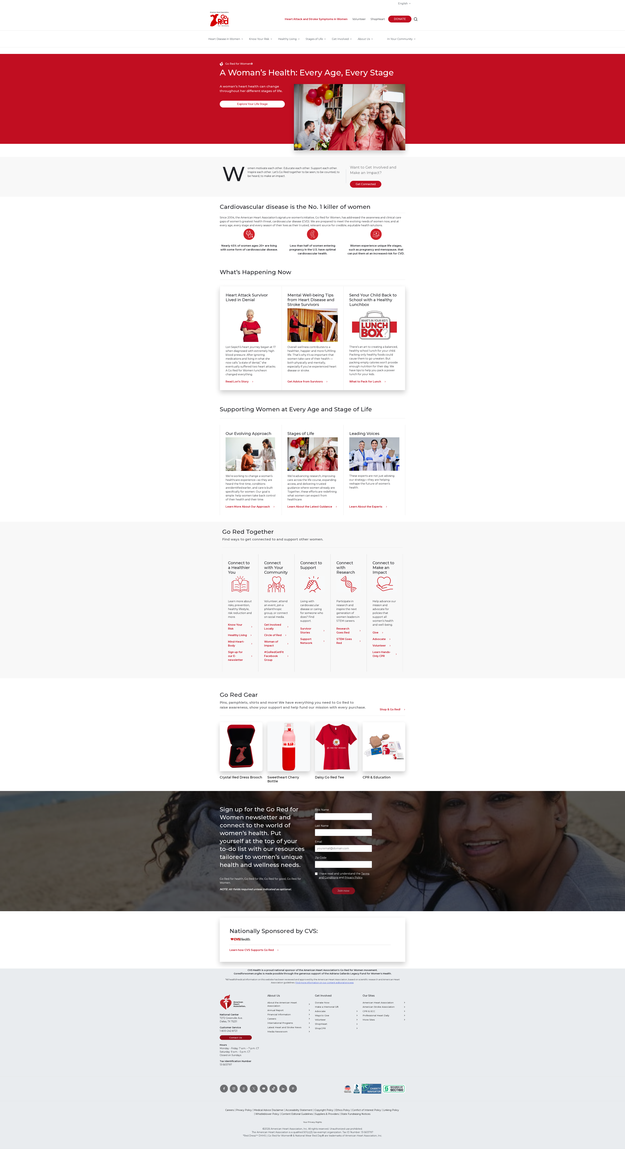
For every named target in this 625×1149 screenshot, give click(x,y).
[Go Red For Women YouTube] (263, 1088)
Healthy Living (237, 635)
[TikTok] (273, 1088)
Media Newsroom (277, 1031)
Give (375, 632)
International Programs (280, 1023)
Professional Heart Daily (376, 1015)
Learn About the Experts (365, 506)
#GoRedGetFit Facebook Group (274, 656)
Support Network (306, 641)
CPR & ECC (369, 1011)
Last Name (322, 825)
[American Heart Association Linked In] (283, 1088)
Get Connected (366, 184)
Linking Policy (391, 1110)
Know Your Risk (235, 626)
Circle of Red (273, 635)
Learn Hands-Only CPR (382, 654)
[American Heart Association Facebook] (224, 1088)
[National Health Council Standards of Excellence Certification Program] (348, 1088)
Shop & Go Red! (390, 709)
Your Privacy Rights (312, 1122)
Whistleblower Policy (267, 1114)
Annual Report (275, 1010)
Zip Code (320, 857)
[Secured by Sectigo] (393, 1088)
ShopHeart (321, 1024)
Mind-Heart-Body (236, 643)
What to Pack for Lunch (365, 381)
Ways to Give (322, 1015)
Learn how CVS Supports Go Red (251, 950)
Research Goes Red (342, 630)
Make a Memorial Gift (327, 1006)
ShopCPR (320, 1028)
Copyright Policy (324, 1110)
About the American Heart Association (282, 1004)
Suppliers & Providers (327, 1114)
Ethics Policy (342, 1110)
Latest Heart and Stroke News (284, 1027)
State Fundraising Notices (355, 1114)
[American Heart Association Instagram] (233, 1088)
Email (318, 841)
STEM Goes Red (344, 641)
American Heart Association (378, 1002)
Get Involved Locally (272, 626)
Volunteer (379, 645)
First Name (322, 809)
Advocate (379, 639)
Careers (271, 1018)
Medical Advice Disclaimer (269, 1110)
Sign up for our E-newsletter (235, 656)
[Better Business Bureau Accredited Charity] (356, 1088)
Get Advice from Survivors (305, 381)
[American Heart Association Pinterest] (293, 1088)
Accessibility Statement (299, 1110)
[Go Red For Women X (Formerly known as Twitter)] (253, 1088)
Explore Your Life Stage (252, 104)
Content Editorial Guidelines (297, 1114)
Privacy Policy (353, 877)
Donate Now (322, 1002)
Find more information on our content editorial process (324, 982)
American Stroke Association (379, 1006)
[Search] (415, 19)
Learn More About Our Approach (248, 506)
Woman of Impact (271, 643)
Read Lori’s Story (237, 381)
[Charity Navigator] (371, 1088)
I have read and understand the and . (344, 875)
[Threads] (243, 1088)
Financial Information (279, 1014)
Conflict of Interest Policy (366, 1110)
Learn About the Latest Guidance (309, 506)
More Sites (369, 1019)
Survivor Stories (305, 630)
